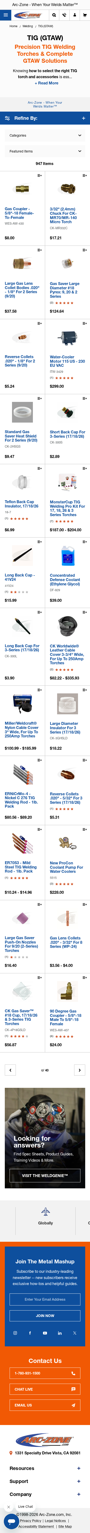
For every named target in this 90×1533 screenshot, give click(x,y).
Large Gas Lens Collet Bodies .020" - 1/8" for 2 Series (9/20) (22, 289)
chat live (24, 1389)
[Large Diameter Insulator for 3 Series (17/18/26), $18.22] (67, 704)
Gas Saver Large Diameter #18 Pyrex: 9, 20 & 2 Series (64, 290)
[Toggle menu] (5, 15)
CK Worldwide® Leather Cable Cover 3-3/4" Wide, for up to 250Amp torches (67, 654)
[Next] (79, 1070)
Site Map (65, 1526)
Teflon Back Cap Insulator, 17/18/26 (21, 504)
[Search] (54, 15)
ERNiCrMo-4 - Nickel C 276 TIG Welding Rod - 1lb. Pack (21, 800)
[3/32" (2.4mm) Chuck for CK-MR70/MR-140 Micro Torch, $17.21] (67, 189)
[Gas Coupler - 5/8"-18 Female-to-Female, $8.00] (22, 189)
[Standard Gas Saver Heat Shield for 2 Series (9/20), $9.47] (22, 412)
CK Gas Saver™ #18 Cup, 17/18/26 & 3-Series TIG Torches (21, 1017)
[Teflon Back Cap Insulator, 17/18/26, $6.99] (22, 482)
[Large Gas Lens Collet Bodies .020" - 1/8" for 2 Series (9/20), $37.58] (22, 263)
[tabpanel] (45, 1138)
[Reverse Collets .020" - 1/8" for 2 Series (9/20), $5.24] (22, 337)
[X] (74, 1333)
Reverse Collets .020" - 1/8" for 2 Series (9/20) (20, 361)
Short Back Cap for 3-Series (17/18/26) (67, 434)
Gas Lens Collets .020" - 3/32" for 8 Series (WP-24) (66, 942)
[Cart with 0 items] (85, 15)
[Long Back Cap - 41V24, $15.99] (22, 555)
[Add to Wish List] (39, 176)
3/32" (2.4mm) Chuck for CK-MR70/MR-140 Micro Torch (63, 215)
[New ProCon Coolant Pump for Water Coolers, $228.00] (67, 843)
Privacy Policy (30, 1521)
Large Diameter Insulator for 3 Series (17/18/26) (65, 728)
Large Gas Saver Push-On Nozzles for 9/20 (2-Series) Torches (21, 944)
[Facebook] (30, 1333)
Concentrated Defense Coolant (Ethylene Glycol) (65, 579)
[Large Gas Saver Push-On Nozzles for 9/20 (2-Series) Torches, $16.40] (22, 918)
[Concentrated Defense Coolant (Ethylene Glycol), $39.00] (67, 555)
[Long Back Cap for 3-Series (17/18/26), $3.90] (22, 626)
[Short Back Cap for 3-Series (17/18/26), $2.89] (67, 412)
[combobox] (45, 151)
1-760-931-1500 (27, 1373)
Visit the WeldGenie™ (45, 1175)
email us (23, 1405)
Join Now (45, 1315)
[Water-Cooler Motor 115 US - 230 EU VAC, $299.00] (67, 337)
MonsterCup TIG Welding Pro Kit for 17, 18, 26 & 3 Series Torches (67, 508)
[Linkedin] (60, 1333)
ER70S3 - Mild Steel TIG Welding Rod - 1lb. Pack (21, 867)
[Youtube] (45, 1333)
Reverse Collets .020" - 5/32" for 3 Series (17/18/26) (66, 798)
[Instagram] (15, 1333)
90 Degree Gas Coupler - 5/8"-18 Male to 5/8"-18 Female (65, 1017)
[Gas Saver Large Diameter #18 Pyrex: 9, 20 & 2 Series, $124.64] (67, 264)
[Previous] (10, 1070)
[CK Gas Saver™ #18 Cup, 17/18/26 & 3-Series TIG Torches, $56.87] (22, 991)
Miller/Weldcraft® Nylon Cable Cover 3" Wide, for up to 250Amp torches (21, 729)
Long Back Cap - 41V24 (20, 577)
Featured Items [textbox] (21, 151)
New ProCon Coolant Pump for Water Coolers (66, 867)
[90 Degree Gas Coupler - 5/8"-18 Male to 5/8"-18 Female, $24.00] (67, 991)
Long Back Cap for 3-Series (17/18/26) (22, 648)
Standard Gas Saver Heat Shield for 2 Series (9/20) (21, 436)
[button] (45, 1213)
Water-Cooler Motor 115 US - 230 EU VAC (67, 361)
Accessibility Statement (36, 1526)
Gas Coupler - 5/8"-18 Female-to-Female (19, 213)
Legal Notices (56, 1521)
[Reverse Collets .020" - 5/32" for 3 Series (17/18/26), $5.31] (67, 774)
